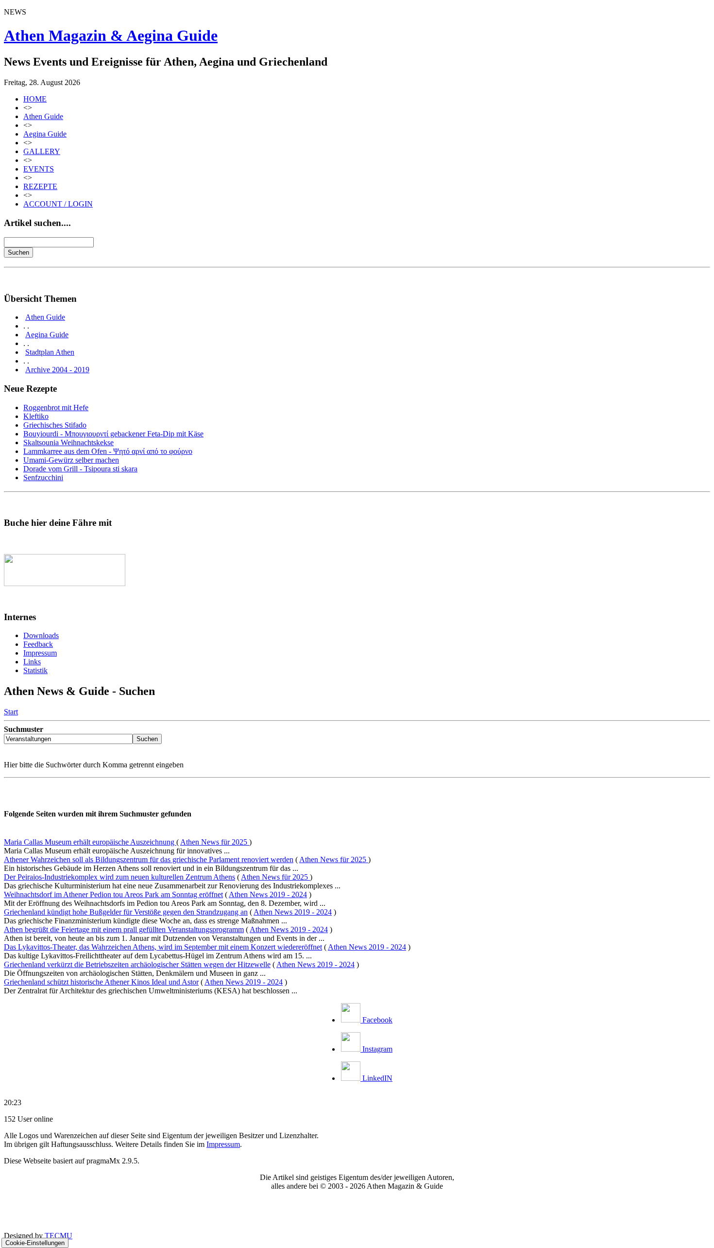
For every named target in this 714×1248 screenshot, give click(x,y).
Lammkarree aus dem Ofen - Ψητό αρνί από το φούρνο (107, 451)
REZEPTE (40, 186)
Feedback (38, 644)
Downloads (41, 635)
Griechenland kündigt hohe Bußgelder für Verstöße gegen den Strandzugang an (126, 912)
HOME (35, 99)
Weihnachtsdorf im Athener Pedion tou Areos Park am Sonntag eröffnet (113, 894)
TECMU (58, 1235)
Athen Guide (43, 116)
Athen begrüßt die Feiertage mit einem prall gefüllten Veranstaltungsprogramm (124, 929)
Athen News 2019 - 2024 (268, 894)
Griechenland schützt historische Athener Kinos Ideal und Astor (101, 982)
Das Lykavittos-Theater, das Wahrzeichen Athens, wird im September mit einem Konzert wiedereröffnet (163, 947)
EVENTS (38, 169)
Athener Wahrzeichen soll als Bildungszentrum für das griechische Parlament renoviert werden (148, 859)
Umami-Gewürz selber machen (71, 460)
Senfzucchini (43, 477)
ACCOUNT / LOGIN (58, 204)
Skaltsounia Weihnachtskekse (68, 442)
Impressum (40, 653)
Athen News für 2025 (214, 842)
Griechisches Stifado (54, 425)
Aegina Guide (45, 134)
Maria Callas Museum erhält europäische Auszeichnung (90, 842)
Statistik (35, 670)
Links (32, 662)
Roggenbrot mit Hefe (55, 407)
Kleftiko (36, 416)
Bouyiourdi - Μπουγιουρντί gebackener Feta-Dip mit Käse (113, 434)
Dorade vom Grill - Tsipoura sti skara (80, 469)
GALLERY (41, 151)
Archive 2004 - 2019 (57, 369)
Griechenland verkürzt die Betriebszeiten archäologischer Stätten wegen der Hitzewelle (137, 964)
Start (11, 712)
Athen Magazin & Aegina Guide (111, 35)
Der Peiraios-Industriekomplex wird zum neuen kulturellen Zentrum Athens (119, 877)
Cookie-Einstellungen (35, 1243)
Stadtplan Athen (49, 352)
